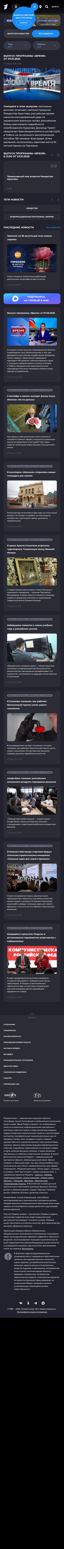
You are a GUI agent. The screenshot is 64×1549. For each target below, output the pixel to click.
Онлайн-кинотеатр (12, 1036)
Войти (55, 7)
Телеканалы (27, 1248)
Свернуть (32, 1018)
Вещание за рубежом (42, 1101)
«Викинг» (8, 1181)
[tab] (46, 33)
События (7, 1078)
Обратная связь (11, 1066)
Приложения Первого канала (17, 1042)
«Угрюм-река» (47, 1178)
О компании (9, 1024)
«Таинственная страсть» (15, 1184)
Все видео (8, 1054)
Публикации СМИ (11, 1084)
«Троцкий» (18, 1181)
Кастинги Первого (12, 1048)
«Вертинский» (41, 1181)
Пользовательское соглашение (18, 1060)
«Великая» (29, 1181)
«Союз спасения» (31, 1178)
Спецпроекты (10, 1030)
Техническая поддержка (15, 1072)
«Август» (39, 1175)
